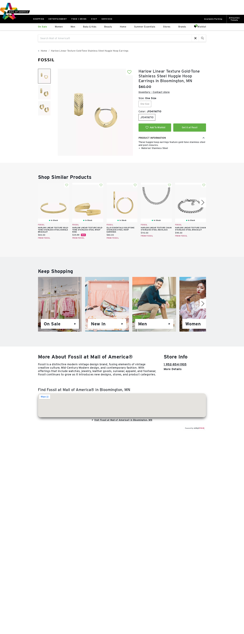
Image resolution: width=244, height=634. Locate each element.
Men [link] (73, 26)
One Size (144, 104)
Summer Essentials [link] (144, 26)
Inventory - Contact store (154, 92)
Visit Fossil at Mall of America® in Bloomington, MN (123, 420)
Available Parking (213, 19)
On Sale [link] (42, 26)
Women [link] (59, 26)
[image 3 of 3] (44, 108)
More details (173, 369)
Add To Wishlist (157, 127)
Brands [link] (182, 26)
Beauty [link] (108, 26)
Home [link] (123, 26)
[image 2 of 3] (44, 92)
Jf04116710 (146, 117)
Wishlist (201, 26)
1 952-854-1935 (175, 364)
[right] (203, 202)
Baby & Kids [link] (89, 26)
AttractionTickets (234, 19)
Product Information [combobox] (152, 138)
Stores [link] (166, 26)
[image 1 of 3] (44, 76)
